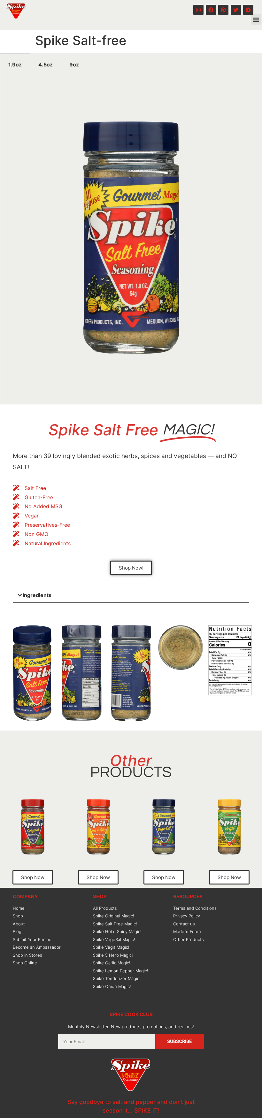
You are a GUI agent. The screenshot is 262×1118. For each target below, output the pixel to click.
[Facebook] (211, 10)
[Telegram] (248, 10)
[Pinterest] (223, 10)
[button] (256, 19)
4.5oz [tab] (45, 64)
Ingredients (37, 595)
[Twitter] (236, 10)
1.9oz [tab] (15, 64)
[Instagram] (198, 10)
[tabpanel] (131, 240)
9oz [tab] (74, 64)
